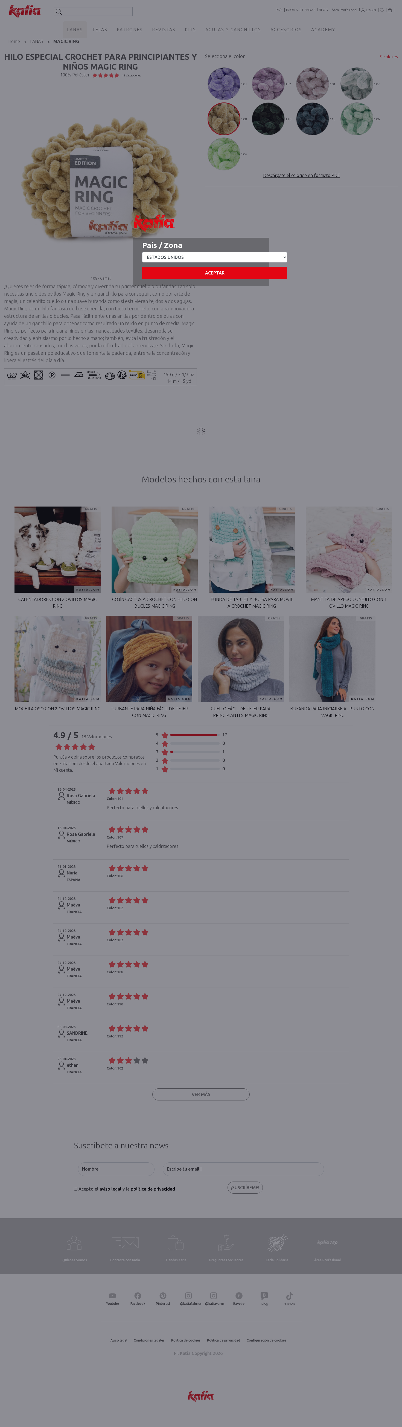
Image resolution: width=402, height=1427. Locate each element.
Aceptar (215, 272)
